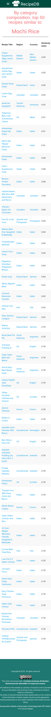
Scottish (33, 397)
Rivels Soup (7, 276)
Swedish (33, 455)
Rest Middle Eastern (33, 57)
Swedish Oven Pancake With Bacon (8, 430)
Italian (19, 131)
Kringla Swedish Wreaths (5, 471)
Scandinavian (22, 430)
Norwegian (34, 430)
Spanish (33, 638)
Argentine (34, 336)
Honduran (34, 104)
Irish (18, 307)
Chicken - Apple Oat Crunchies (6, 210)
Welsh (32, 117)
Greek (19, 72)
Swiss (32, 85)
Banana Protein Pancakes (6, 182)
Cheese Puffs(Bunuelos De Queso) (8, 639)
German (33, 276)
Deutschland (22, 85)
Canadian (20, 95)
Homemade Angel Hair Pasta (7, 131)
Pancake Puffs (8, 629)
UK (17, 117)
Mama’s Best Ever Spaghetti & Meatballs (8, 232)
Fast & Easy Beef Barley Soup (7, 370)
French (19, 409)
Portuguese (35, 221)
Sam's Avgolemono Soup (7, 169)
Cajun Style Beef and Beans (7, 357)
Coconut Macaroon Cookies (6, 296)
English (33, 346)
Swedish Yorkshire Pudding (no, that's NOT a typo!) (7, 455)
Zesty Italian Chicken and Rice (7, 518)
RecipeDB (29, 4)
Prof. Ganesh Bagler (25, 709)
